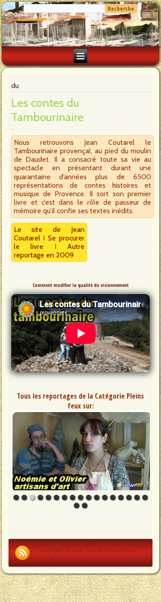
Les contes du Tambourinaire (47, 110)
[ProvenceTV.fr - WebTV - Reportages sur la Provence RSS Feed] (22, 553)
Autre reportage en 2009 (49, 250)
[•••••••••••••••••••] (80, 450)
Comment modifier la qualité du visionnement (81, 285)
